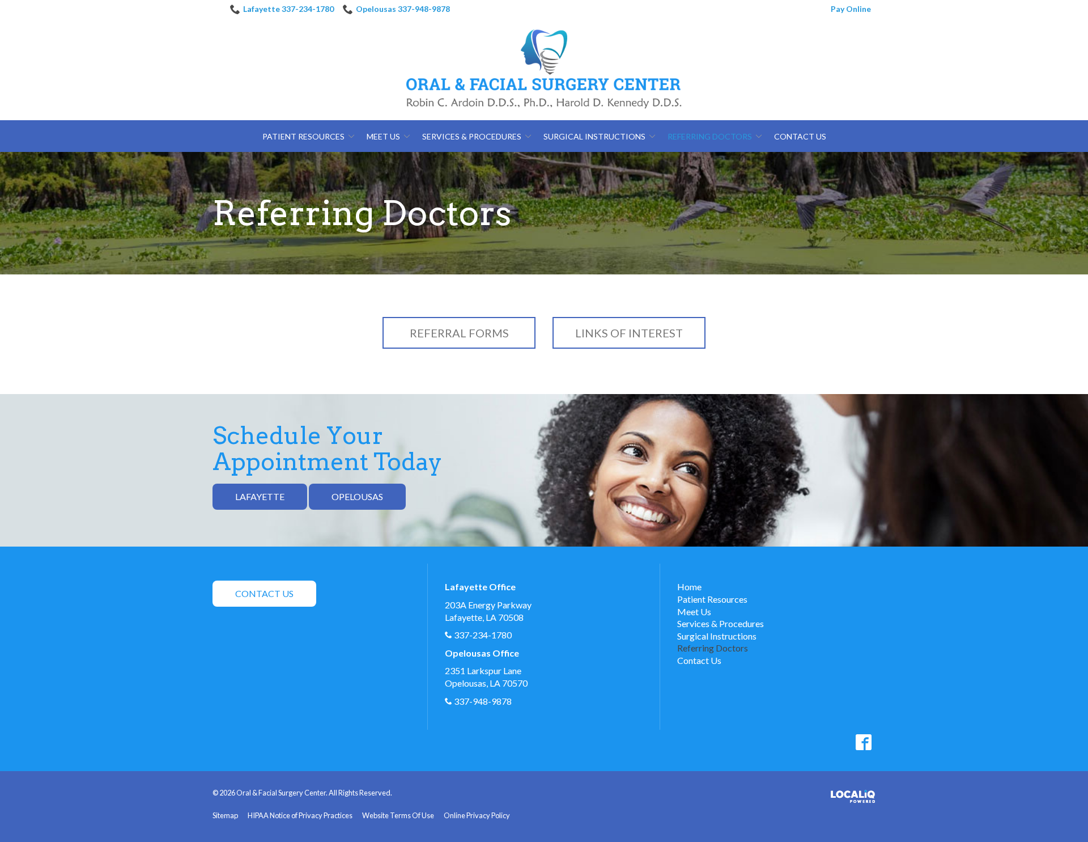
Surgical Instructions (594, 136)
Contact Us (800, 136)
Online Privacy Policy (477, 815)
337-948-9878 (483, 701)
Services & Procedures (471, 136)
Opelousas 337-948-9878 (403, 9)
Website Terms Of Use (398, 815)
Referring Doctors (710, 136)
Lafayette (259, 496)
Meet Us (383, 136)
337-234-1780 (483, 634)
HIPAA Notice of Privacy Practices (300, 815)
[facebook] (863, 742)
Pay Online (851, 9)
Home (689, 586)
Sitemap (225, 815)
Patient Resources (303, 136)
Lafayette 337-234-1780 (288, 9)
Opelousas (357, 496)
